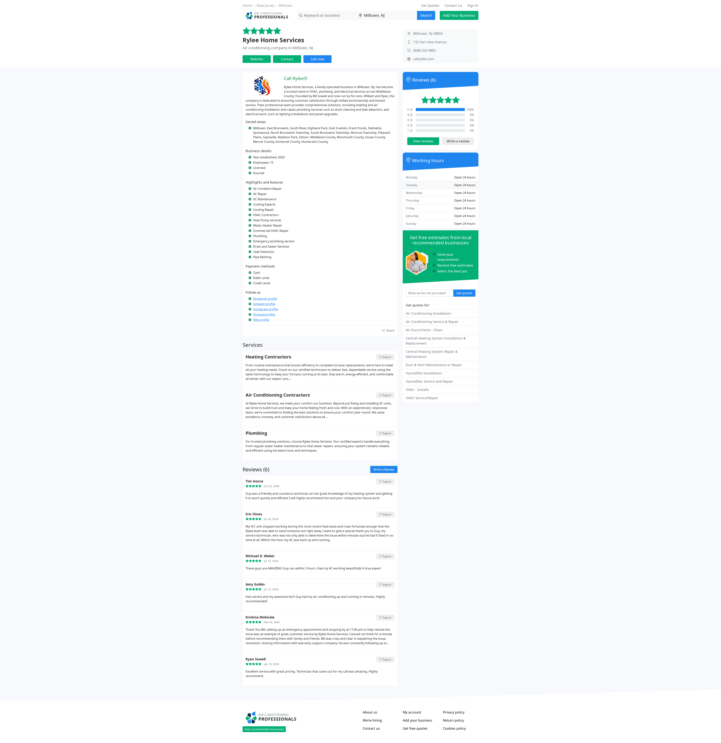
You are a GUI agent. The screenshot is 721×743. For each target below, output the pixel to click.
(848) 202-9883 (424, 50)
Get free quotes (415, 728)
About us (370, 712)
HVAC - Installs (417, 389)
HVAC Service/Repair (422, 398)
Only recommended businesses (264, 729)
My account (412, 712)
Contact (287, 59)
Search (426, 15)
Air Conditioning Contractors (278, 395)
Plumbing (256, 433)
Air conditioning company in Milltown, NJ (278, 47)
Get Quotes (430, 5)
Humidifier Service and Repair (429, 381)
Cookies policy (454, 728)
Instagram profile (265, 309)
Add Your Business (459, 15)
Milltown (286, 5)
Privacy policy (454, 712)
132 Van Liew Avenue (429, 42)
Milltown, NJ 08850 (428, 33)
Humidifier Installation (424, 373)
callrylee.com (423, 59)
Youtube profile (264, 314)
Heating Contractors (268, 357)
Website (256, 59)
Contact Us (453, 5)
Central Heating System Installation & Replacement (436, 340)
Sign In (472, 5)
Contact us (371, 728)
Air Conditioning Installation (428, 313)
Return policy (453, 720)
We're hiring (372, 720)
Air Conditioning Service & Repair (432, 321)
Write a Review (383, 469)
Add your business (417, 720)
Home (247, 5)
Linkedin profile (264, 304)
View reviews (423, 141)
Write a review (458, 141)
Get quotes (464, 293)
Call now (317, 59)
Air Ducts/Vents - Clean (424, 330)
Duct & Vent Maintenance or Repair (434, 365)
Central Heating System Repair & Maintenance (432, 354)
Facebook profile (265, 299)
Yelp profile (261, 320)
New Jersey (265, 5)
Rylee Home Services (273, 40)
